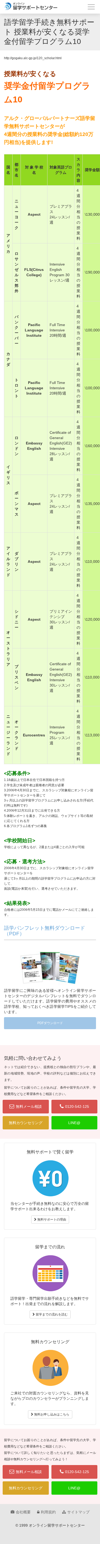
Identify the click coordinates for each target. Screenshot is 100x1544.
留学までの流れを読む (51, 1314)
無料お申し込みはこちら (51, 1414)
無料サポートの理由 (51, 1219)
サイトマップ (78, 1512)
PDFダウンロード (50, 1023)
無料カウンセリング (25, 1123)
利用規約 (48, 1512)
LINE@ (74, 1123)
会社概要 (23, 1512)
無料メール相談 (29, 1106)
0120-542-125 (77, 1106)
